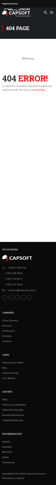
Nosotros (7, 325)
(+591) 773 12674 (13, 284)
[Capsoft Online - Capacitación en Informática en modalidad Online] (16, 12)
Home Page (39, 90)
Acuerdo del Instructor (13, 415)
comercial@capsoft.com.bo (21, 290)
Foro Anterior (8, 378)
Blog (4, 367)
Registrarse (7, 4)
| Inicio (15, 4)
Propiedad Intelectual (12, 420)
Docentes (7, 336)
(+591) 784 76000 (13, 273)
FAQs (4, 399)
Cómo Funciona (10, 320)
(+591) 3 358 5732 (17, 267)
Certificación (8, 331)
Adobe (5, 457)
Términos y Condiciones (14, 404)
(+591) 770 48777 (13, 279)
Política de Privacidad (12, 410)
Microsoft (7, 452)
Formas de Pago (10, 373)
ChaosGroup (8, 462)
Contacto (6, 341)
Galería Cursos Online (12, 362)
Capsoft (6, 441)
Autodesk (7, 447)
